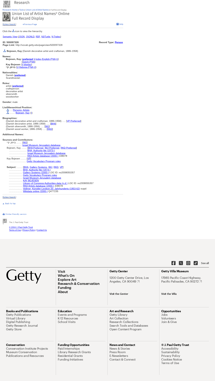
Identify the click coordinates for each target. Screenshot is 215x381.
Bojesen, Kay (23, 112)
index (38, 59)
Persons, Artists (21, 110)
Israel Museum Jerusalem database (41, 145)
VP (28, 158)
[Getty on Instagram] (188, 263)
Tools (22, 10)
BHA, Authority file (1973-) (41, 150)
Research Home (10, 10)
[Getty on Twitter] (181, 263)
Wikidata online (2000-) (35, 191)
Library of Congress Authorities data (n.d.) (45, 183)
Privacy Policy (29, 230)
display (27, 64)
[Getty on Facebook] (173, 263)
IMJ (47, 126)
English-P (47, 59)
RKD (49, 129)
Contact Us (42, 230)
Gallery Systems (38, 167)
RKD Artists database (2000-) (42, 156)
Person (119, 42)
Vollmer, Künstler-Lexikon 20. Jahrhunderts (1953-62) (51, 188)
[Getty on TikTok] (196, 263)
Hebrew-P (24, 67)
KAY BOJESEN (31, 180)
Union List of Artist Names (37, 10)
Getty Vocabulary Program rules (44, 161)
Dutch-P (27, 61)
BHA (53, 123)
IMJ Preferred (52, 147)
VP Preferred (74, 121)
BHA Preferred (35, 147)
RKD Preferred (68, 147)
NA (54, 59)
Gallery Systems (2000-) (36, 172)
